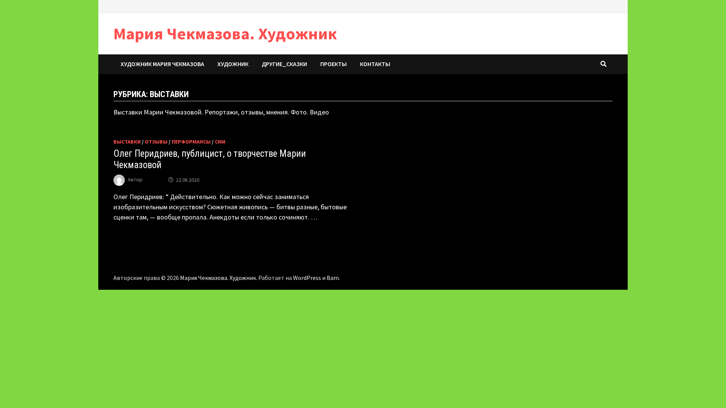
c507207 (153, 179)
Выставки (127, 141)
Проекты (333, 64)
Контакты (375, 64)
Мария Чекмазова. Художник (225, 33)
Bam (333, 277)
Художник (232, 64)
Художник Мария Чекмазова (162, 64)
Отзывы (156, 141)
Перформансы (191, 141)
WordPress (307, 277)
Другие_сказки (284, 64)
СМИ (220, 141)
